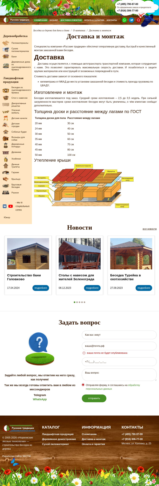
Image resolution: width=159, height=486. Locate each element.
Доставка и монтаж (71, 20)
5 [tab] (84, 302)
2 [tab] (77, 302)
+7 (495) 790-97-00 (127, 4)
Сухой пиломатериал (55, 444)
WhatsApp (40, 399)
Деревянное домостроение (59, 439)
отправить (94, 398)
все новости (150, 229)
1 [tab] (74, 302)
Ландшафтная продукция (57, 434)
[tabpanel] (28, 265)
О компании (40, 20)
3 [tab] (79, 302)
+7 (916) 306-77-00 (127, 10)
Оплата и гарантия (94, 20)
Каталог (54, 20)
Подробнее (40, 288)
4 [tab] (82, 302)
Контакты (112, 20)
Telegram (40, 395)
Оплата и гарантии (93, 444)
